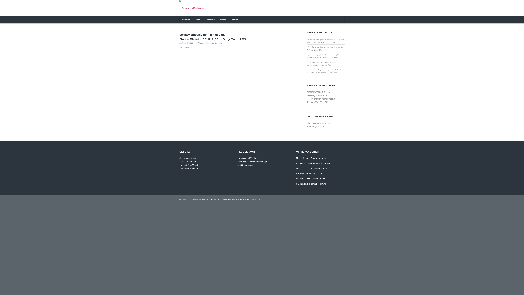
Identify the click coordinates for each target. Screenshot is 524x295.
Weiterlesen (184, 47)
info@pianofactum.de (188, 168)
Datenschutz (215, 199)
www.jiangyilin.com (315, 126)
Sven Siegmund (216, 43)
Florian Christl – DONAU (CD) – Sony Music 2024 (212, 39)
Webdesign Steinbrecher (255, 199)
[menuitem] (185, 19)
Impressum (205, 199)
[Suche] (338, 19)
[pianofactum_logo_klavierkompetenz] (191, 8)
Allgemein (201, 43)
